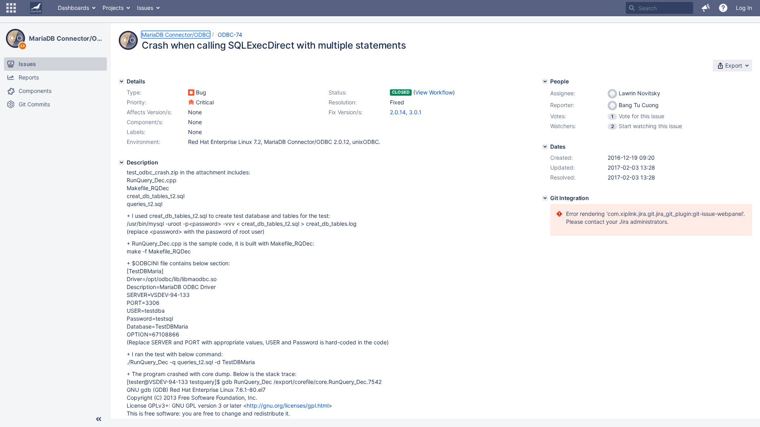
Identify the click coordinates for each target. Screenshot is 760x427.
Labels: (136, 131)
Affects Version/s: (149, 112)
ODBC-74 (230, 34)
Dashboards (73, 7)
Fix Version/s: (346, 112)
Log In (744, 7)
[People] (545, 81)
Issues (145, 7)
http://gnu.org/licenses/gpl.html (288, 405)
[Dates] (545, 146)
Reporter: (562, 105)
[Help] (723, 8)
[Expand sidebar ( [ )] (98, 419)
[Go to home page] (36, 8)
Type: (134, 92)
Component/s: (145, 122)
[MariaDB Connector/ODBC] (15, 38)
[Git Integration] (545, 198)
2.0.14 (398, 112)
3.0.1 (415, 112)
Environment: (143, 141)
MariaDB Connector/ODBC (67, 38)
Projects (113, 7)
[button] (11, 8)
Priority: (136, 102)
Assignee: (562, 93)
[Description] (121, 162)
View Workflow (434, 92)
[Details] (121, 81)
